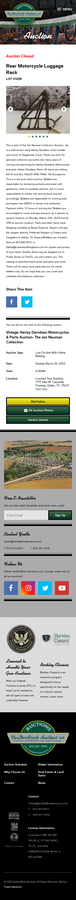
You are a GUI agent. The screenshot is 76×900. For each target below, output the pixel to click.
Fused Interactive (13, 886)
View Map (41, 388)
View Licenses (14, 846)
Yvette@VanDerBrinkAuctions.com (48, 803)
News (41, 782)
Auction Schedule (15, 764)
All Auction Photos (38, 410)
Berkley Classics (54, 665)
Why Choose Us (14, 772)
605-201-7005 (41, 548)
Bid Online (38, 401)
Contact (9, 782)
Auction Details (38, 419)
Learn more (56, 696)
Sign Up (60, 515)
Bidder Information (50, 764)
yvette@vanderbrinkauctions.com (23, 541)
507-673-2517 (15, 548)
